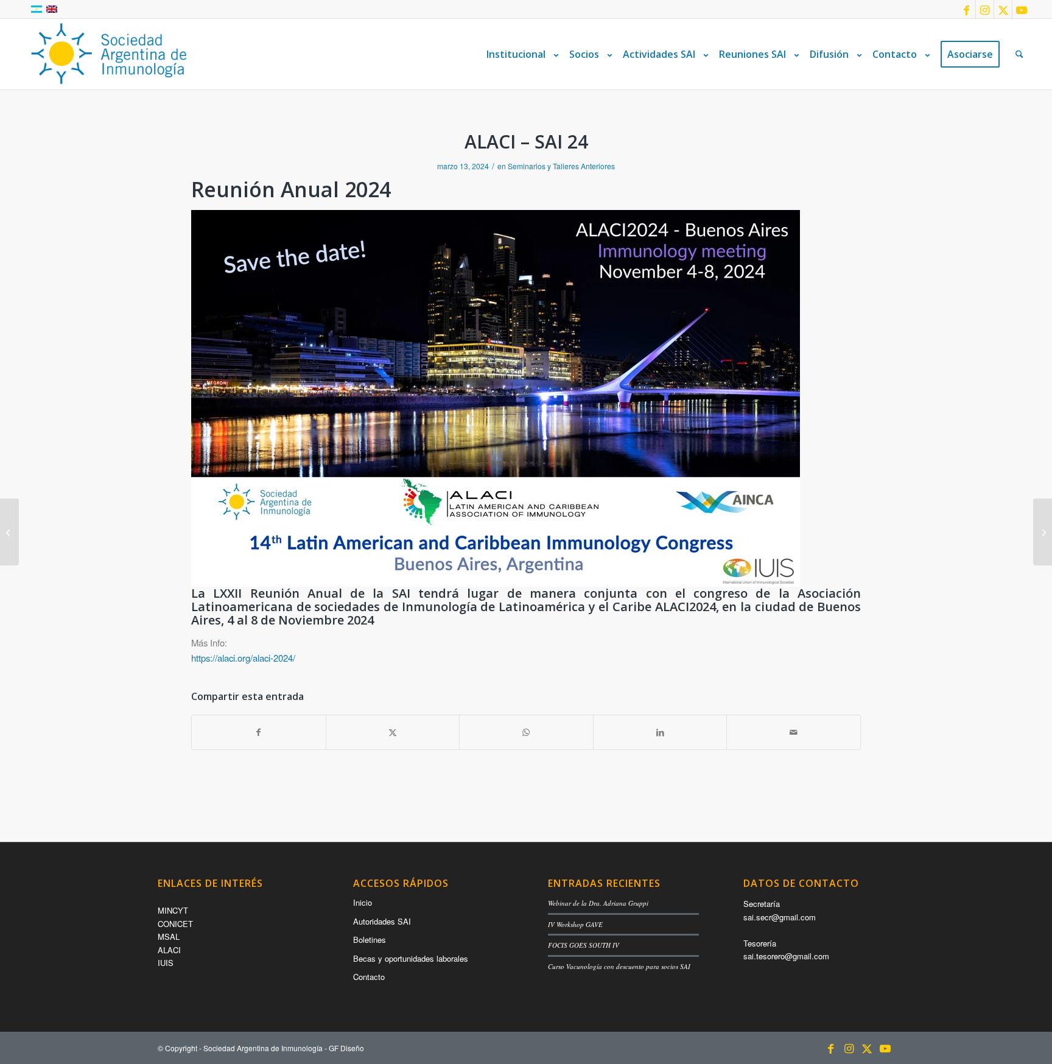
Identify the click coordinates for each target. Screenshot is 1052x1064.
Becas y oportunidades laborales (410, 958)
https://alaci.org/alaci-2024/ (243, 657)
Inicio (362, 902)
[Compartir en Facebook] (259, 732)
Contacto (369, 976)
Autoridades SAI (382, 921)
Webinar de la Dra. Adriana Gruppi (598, 903)
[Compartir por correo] (793, 732)
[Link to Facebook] (966, 9)
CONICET (175, 923)
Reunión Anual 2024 (291, 189)
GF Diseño (346, 1048)
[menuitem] (520, 54)
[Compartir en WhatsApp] (526, 732)
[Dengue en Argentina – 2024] (9, 532)
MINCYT (173, 910)
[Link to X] (1003, 9)
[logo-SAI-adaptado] (108, 54)
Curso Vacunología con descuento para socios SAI (619, 966)
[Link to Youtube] (1021, 9)
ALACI (169, 950)
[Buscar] (1019, 54)
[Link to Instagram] (985, 9)
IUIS (166, 962)
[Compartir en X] (393, 732)
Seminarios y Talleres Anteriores (561, 166)
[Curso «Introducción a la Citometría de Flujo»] (1042, 532)
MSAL (169, 936)
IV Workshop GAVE (575, 924)
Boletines (369, 939)
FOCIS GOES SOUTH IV (583, 945)
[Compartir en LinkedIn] (660, 732)
